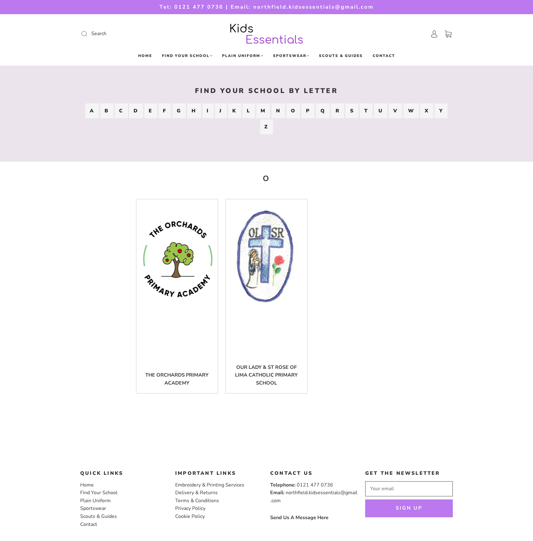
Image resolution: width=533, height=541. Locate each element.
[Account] (434, 33)
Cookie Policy (190, 516)
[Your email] (409, 489)
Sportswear (289, 56)
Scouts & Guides (341, 56)
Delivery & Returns (196, 492)
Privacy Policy (190, 508)
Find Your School (185, 56)
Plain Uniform (241, 56)
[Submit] (125, 34)
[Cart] (448, 33)
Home (145, 56)
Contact (384, 56)
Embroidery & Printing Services (209, 485)
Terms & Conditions (197, 500)
